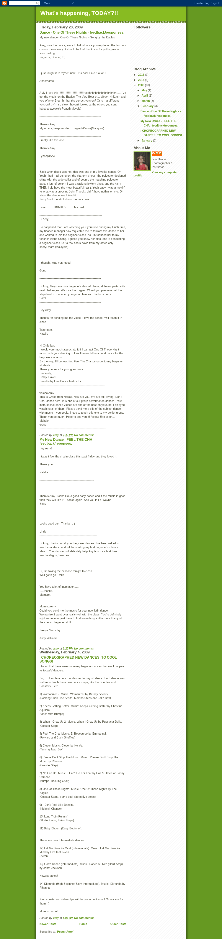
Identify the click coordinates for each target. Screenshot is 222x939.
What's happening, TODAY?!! (79, 13)
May (145, 90)
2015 (141, 74)
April (145, 95)
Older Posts (118, 924)
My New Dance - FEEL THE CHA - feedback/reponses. (66, 441)
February (148, 106)
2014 (141, 80)
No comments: (84, 435)
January (147, 140)
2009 (141, 85)
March (146, 100)
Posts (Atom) (65, 931)
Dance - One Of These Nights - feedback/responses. (81, 32)
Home (83, 924)
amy (159, 153)
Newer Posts (47, 924)
